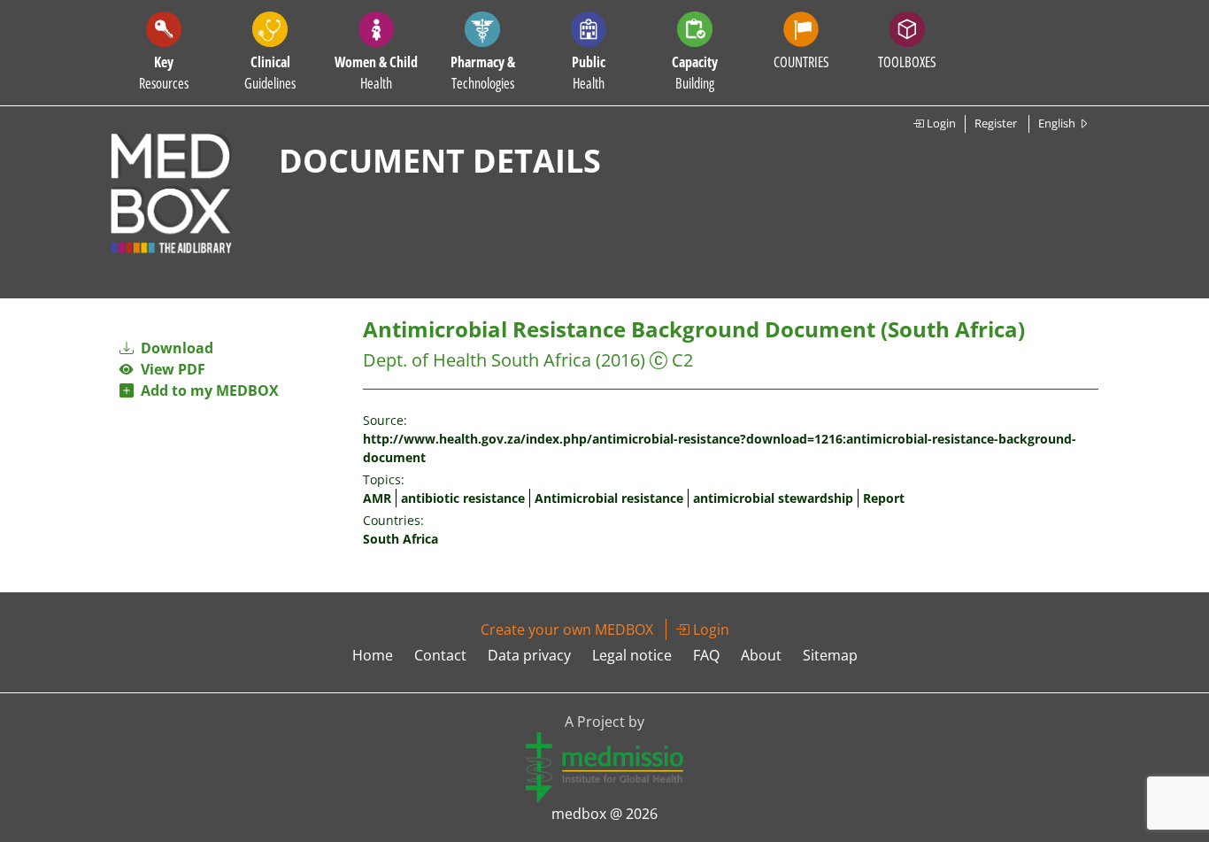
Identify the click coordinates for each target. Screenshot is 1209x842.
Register (995, 123)
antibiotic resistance (463, 498)
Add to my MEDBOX (206, 390)
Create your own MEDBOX (567, 629)
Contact (440, 655)
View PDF (169, 369)
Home (372, 655)
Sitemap (830, 655)
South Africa (400, 538)
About (761, 655)
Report (884, 498)
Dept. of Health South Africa (477, 360)
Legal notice (632, 655)
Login (940, 123)
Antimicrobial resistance (609, 498)
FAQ (706, 655)
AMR (377, 498)
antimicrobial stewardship (773, 498)
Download (175, 348)
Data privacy (529, 655)
